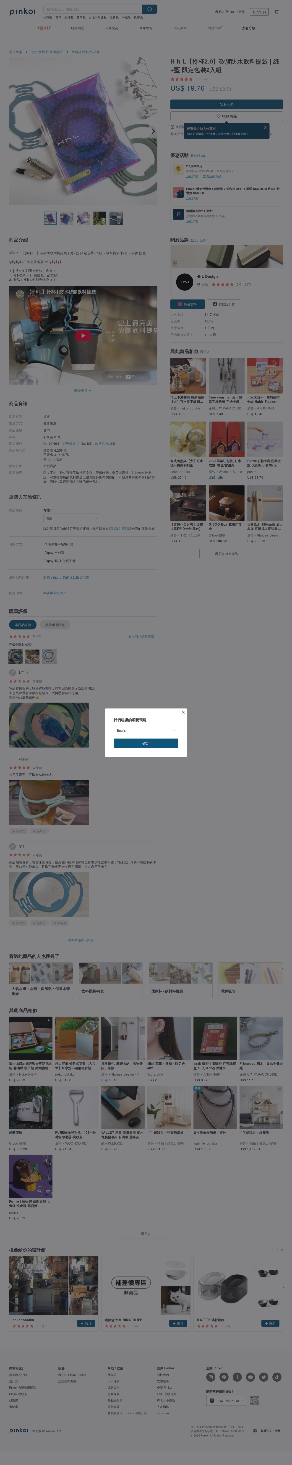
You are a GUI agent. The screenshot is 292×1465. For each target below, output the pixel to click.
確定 (146, 743)
